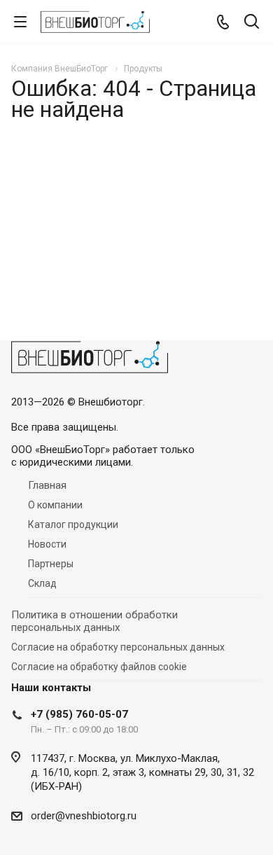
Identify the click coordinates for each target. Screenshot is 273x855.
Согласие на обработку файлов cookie (99, 666)
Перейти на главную (133, 275)
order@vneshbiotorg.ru (83, 815)
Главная (47, 485)
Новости (47, 544)
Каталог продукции (73, 524)
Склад (42, 583)
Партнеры (51, 563)
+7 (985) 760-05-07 (79, 714)
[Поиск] (251, 22)
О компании (55, 504)
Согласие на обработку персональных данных (118, 647)
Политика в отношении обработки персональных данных (94, 621)
